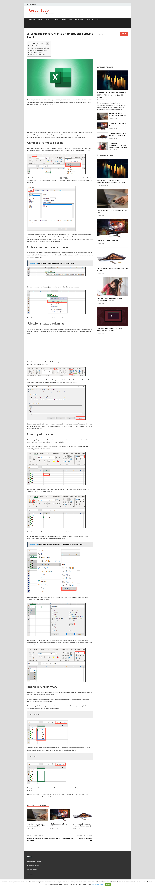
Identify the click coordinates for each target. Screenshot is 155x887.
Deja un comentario (102, 99)
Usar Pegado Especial (36, 52)
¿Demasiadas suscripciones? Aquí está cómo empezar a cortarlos (118, 145)
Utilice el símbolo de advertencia (39, 48)
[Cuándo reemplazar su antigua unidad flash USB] (37, 822)
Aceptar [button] (108, 884)
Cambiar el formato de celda (38, 46)
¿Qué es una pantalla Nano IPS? (108, 240)
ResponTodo (39, 10)
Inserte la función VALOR (37, 54)
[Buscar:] (112, 34)
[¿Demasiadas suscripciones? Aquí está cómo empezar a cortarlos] (102, 143)
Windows (32, 19)
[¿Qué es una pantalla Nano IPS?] (60, 822)
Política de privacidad (34, 861)
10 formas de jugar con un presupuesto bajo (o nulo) (82, 825)
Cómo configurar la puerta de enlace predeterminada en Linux (109, 329)
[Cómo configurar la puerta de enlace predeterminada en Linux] (112, 326)
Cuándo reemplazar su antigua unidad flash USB (36, 825)
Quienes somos (32, 869)
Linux (40, 19)
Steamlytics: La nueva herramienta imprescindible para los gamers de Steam (111, 94)
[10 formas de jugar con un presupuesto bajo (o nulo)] (83, 822)
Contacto (30, 874)
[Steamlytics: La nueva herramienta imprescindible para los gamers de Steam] (112, 71)
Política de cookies (33, 865)
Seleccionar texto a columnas (38, 50)
